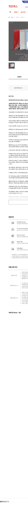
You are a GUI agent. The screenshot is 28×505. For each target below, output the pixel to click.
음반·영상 (23, 12)
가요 (17, 17)
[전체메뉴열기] (10, 12)
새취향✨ (16, 12)
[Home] (9, 17)
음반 (12, 17)
